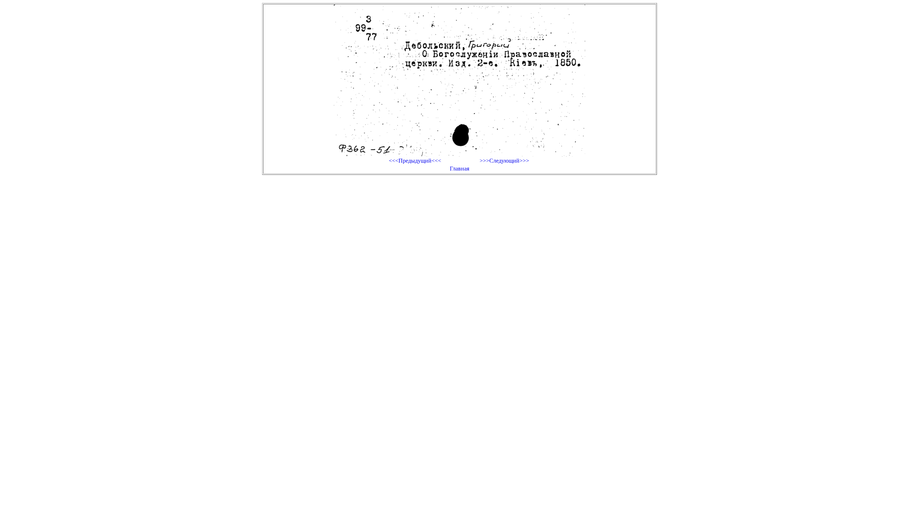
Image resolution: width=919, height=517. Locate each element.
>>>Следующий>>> (504, 161)
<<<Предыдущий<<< (415, 161)
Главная (459, 169)
